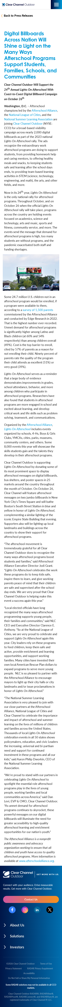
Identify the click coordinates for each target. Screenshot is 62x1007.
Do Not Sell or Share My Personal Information (29, 978)
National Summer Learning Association (28, 119)
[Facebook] (12, 909)
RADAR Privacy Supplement (40, 968)
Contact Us (31, 899)
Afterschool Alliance (44, 110)
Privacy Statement (13, 968)
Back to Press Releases (18, 15)
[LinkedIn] (37, 910)
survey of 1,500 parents (38, 310)
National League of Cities (24, 115)
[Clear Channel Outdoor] (19, 4)
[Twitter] (49, 909)
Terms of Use (46, 963)
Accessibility (29, 973)
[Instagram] (24, 910)
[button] (31, 924)
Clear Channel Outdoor (28, 123)
